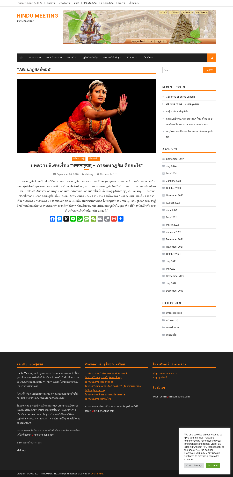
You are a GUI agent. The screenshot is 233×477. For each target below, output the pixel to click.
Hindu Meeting (37, 15)
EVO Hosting (97, 473)
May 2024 (171, 173)
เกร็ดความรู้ (78, 158)
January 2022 (173, 232)
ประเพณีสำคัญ (107, 3)
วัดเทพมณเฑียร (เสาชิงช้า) (99, 381)
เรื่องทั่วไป (93, 158)
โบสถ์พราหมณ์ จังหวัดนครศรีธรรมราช (105, 394)
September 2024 (175, 159)
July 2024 (171, 166)
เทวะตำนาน (64, 3)
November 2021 (174, 246)
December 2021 (174, 239)
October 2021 (173, 254)
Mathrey (89, 174)
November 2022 (174, 195)
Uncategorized (174, 312)
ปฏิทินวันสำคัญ (90, 3)
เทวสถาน (51, 3)
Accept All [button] (213, 465)
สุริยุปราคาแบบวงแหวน (164, 373)
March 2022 (172, 224)
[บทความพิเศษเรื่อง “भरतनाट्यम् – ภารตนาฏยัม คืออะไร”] (86, 116)
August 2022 (173, 202)
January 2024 (173, 180)
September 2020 (175, 276)
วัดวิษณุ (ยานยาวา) (95, 390)
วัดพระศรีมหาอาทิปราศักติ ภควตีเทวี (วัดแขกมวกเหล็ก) (113, 386)
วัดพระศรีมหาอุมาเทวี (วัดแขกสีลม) (103, 377)
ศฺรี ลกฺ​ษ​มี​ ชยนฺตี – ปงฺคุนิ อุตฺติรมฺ (182, 104)
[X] (66, 219)
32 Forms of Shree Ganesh (180, 96)
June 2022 (172, 210)
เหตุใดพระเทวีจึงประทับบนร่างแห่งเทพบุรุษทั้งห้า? (189, 134)
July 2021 (171, 261)
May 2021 (171, 268)
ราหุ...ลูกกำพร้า (160, 377)
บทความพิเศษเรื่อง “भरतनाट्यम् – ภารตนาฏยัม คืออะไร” (87, 165)
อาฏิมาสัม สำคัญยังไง (177, 111)
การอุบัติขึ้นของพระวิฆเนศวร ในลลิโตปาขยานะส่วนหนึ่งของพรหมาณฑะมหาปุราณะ (189, 121)
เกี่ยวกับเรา (134, 3)
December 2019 (174, 290)
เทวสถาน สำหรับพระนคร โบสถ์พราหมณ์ (106, 373)
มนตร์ (76, 3)
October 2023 (173, 188)
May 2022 (171, 217)
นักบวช (121, 3)
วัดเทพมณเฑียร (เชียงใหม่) (98, 398)
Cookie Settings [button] (194, 465)
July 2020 (171, 283)
